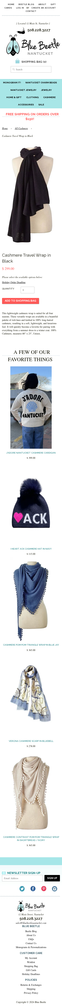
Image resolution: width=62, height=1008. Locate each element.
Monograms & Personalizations (31, 947)
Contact (31, 11)
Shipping (31, 988)
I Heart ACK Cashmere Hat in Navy (31, 548)
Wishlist (31, 962)
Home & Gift (14, 97)
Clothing (32, 97)
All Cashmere (21, 128)
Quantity (8, 288)
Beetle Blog (26, 4)
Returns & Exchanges (31, 984)
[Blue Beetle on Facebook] (33, 889)
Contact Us (31, 943)
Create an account (44, 8)
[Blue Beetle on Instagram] (55, 889)
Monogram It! (12, 82)
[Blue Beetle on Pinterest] (44, 889)
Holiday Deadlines (31, 974)
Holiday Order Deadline (13, 282)
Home (11, 4)
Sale (41, 104)
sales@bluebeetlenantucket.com (31, 922)
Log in (20, 8)
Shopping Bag (31, 966)
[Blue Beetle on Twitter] (22, 889)
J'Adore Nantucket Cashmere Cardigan (31, 452)
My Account (31, 958)
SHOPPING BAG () (34, 61)
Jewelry (46, 90)
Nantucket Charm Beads (41, 82)
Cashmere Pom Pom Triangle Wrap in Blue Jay (31, 645)
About (42, 4)
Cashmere (49, 97)
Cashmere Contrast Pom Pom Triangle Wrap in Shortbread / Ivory (31, 838)
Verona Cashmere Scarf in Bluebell (31, 741)
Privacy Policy (31, 992)
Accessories (26, 104)
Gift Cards (31, 970)
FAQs (31, 939)
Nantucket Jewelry (23, 90)
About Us (31, 935)
